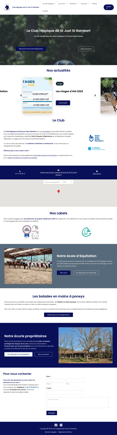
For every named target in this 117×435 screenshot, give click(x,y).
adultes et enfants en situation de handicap (22, 158)
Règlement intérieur (65, 432)
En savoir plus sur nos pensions (18, 354)
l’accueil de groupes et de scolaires (45, 155)
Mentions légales (51, 432)
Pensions (73, 4)
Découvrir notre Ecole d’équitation (31, 49)
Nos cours (63, 273)
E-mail (49, 388)
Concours (84, 4)
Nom (67, 384)
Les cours (61, 4)
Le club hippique (48, 4)
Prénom (48, 384)
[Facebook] (55, 425)
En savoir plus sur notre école (86, 273)
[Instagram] (61, 425)
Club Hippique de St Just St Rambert (25, 7)
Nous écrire (97, 174)
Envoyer (51, 413)
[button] (55, 3)
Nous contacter (86, 49)
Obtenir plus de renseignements (58, 315)
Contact (45, 11)
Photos (94, 4)
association (46, 131)
